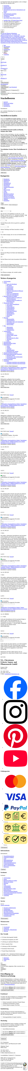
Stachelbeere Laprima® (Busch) (8, 528)
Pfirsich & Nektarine (8, 195)
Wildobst (6, 199)
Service (5, 51)
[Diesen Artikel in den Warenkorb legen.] (2, 402)
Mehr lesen (3, 172)
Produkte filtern (7, 7)
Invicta (9, 164)
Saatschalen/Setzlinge (12, 311)
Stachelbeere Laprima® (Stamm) (8, 569)
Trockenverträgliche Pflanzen (10, 352)
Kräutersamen (10, 288)
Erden (8, 340)
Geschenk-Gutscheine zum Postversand (16, 363)
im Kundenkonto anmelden (10, 13)
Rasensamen (9, 292)
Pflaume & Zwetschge (9, 196)
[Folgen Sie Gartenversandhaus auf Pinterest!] (15, 747)
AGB (5, 858)
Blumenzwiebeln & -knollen (10, 296)
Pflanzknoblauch (10, 320)
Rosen (8, 316)
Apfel (5, 188)
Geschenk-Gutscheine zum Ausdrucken (16, 362)
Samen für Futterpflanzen (13, 295)
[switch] (24, 1069)
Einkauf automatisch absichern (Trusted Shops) (13, 1002)
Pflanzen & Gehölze (8, 103)
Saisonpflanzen (10, 312)
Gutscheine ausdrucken (9, 914)
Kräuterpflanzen (10, 309)
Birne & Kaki (7, 189)
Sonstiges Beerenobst (9, 187)
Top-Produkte (7, 46)
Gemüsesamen (10, 286)
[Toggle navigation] (5, 70)
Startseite (6, 102)
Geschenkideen (7, 342)
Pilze (5, 325)
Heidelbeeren (7, 180)
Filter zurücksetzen (5, 275)
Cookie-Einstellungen (9, 864)
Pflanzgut (6, 317)
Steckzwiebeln (10, 324)
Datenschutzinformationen (10, 862)
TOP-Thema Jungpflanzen (13, 304)
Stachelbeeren (7, 106)
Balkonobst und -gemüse (12, 351)
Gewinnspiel (7, 927)
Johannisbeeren (7, 183)
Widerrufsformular (8, 861)
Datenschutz (6, 959)
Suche (5, 12)
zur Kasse (3, 85)
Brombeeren (6, 179)
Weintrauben (7, 185)
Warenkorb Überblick (9, 15)
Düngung (9, 336)
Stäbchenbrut (10, 327)
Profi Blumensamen (11, 358)
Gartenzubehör (7, 331)
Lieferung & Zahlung (9, 857)
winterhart (9, 348)
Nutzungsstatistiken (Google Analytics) (11, 1017)
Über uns (6, 931)
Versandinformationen (9, 856)
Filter (2, 203)
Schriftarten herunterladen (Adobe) (10, 1003)
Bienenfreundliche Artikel (10, 343)
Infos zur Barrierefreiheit (9, 865)
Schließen (3, 91)
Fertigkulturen (10, 328)
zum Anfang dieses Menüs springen (12, 17)
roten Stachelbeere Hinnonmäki (15, 158)
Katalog (5, 53)
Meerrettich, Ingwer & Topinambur (15, 321)
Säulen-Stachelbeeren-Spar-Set (8, 611)
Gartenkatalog (7, 909)
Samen (5, 282)
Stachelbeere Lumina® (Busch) (8, 444)
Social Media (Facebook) (8, 1029)
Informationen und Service (10, 9)
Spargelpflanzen (10, 323)
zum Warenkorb (4, 84)
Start (5, 45)
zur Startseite (7, 16)
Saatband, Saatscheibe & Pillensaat (15, 290)
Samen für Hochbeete (12, 284)
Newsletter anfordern (9, 911)
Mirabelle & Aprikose (9, 193)
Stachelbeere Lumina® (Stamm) (8, 486)
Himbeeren (6, 181)
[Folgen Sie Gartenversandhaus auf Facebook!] (15, 699)
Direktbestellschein (8, 910)
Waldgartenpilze (10, 330)
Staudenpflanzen (10, 313)
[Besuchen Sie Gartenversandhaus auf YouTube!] (15, 768)
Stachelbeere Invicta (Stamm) (7, 408)
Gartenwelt (6, 928)
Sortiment (6, 48)
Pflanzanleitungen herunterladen (11, 913)
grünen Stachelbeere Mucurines (17, 160)
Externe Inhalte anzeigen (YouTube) (11, 1005)
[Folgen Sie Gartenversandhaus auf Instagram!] (15, 723)
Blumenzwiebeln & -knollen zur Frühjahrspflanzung (14, 298)
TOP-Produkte (7, 281)
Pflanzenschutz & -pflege (12, 338)
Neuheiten (9, 332)
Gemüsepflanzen (10, 308)
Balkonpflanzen (7, 344)
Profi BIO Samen (11, 355)
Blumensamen (10, 289)
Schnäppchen (7, 49)
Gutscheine (6, 54)
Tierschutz (9, 339)
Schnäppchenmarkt (8, 359)
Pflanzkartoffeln (10, 319)
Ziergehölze (9, 315)
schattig (8, 347)
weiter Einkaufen (4, 82)
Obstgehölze (6, 104)
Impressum (6, 866)
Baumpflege (6, 200)
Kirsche (5, 192)
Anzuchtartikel (10, 334)
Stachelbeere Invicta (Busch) (7, 371)
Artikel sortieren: (5, 204)
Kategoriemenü (7, 8)
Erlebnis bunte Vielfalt (12, 335)
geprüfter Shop (7, 20)
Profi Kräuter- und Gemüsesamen (14, 356)
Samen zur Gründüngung (13, 293)
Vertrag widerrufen (5, 905)
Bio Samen (9, 285)
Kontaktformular (7, 916)
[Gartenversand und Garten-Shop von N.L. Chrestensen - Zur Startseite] (14, 42)
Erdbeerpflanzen (10, 307)
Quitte (5, 191)
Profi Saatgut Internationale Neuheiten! (13, 354)
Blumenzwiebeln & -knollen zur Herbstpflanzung (14, 301)
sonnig (8, 346)
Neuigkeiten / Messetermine (10, 929)
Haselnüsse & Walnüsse (9, 198)
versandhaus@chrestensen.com (11, 674)
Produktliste (6, 5)
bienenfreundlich (10, 350)
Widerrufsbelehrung (8, 860)
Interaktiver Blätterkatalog (10, 907)
